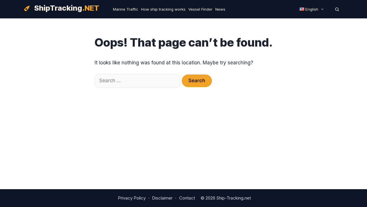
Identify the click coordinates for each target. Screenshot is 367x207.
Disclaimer (162, 198)
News (220, 9)
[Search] (337, 9)
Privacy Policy (132, 198)
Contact (187, 198)
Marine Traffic (125, 9)
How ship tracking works (163, 9)
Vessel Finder (200, 9)
